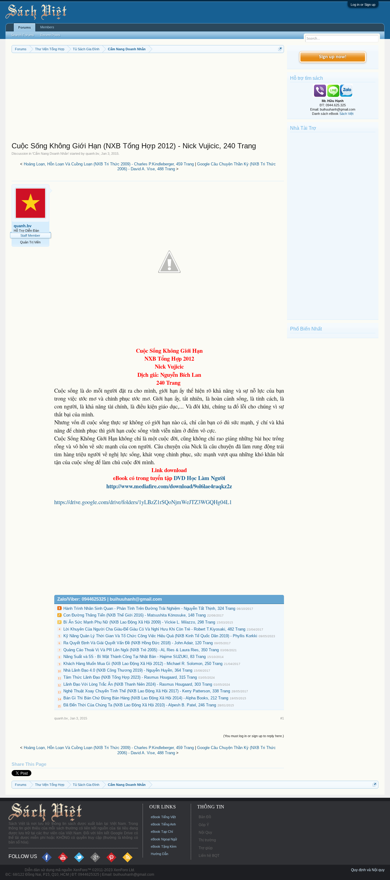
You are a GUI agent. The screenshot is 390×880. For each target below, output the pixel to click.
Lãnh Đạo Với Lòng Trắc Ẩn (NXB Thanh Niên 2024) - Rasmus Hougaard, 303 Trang (137, 684)
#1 (282, 718)
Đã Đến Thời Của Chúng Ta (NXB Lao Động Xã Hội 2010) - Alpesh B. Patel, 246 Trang (139, 705)
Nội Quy (205, 832)
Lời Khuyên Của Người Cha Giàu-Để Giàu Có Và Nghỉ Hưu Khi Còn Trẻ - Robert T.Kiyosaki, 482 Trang (154, 629)
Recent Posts (50, 35)
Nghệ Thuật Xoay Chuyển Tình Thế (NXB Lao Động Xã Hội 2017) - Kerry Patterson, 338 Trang (146, 691)
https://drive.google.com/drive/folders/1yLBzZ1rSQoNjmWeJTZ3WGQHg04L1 (143, 502)
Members (47, 27)
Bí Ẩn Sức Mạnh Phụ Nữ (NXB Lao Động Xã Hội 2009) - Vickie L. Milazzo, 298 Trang (139, 622)
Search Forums (22, 35)
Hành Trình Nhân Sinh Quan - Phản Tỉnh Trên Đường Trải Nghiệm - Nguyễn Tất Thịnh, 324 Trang (149, 608)
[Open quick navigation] (280, 49)
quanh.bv (92, 153)
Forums (24, 27)
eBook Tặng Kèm (163, 846)
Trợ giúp (206, 848)
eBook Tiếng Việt (163, 817)
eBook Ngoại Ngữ (164, 839)
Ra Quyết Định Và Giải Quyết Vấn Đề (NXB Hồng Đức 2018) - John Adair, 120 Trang (138, 643)
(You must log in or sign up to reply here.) (253, 736)
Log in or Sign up (363, 4)
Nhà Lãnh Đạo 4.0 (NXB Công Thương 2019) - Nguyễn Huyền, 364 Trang (127, 670)
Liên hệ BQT (209, 855)
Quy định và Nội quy (368, 870)
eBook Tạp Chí (162, 831)
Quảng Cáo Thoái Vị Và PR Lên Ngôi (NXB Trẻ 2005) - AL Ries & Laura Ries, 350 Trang (141, 650)
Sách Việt (346, 113)
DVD (199, 478)
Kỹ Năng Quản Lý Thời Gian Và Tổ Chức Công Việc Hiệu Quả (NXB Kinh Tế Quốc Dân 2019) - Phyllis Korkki (160, 636)
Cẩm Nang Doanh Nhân (50, 153)
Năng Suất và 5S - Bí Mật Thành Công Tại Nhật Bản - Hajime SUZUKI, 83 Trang (134, 656)
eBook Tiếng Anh (163, 824)
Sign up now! (332, 57)
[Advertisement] (148, 98)
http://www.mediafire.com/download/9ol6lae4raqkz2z (169, 486)
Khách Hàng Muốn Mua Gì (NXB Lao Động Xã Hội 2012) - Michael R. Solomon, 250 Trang (142, 663)
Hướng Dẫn (159, 854)
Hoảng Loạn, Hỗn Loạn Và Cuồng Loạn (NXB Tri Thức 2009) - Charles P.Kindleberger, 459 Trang (109, 164)
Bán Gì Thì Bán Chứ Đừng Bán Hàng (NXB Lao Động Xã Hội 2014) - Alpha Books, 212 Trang (145, 698)
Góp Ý (204, 825)
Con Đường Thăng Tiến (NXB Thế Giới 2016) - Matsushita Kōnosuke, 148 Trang (134, 615)
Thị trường (207, 840)
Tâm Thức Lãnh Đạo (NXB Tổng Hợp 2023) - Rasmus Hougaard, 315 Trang (130, 677)
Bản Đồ (205, 817)
